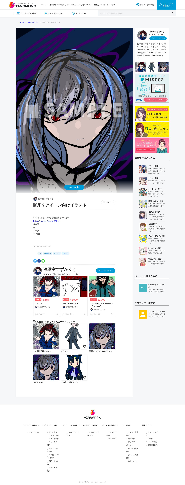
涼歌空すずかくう (45, 198)
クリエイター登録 (147, 5)
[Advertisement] (152, 361)
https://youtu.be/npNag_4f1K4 (46, 221)
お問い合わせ (133, 461)
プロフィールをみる (105, 271)
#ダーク (65, 253)
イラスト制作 (68, 314)
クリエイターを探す (56, 13)
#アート (57, 253)
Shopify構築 (152, 442)
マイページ (112, 439)
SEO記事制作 (153, 445)
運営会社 (131, 439)
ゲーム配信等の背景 (70, 303)
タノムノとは (81, 13)
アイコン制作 (41, 314)
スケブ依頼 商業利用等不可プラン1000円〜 (101, 304)
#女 (40, 253)
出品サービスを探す (29, 13)
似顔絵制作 (53, 432)
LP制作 (150, 439)
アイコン (38, 303)
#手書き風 (47, 253)
